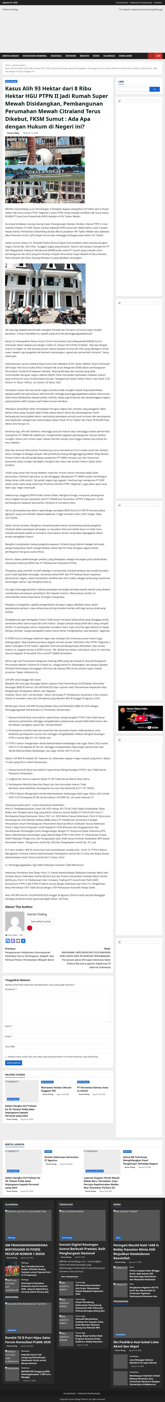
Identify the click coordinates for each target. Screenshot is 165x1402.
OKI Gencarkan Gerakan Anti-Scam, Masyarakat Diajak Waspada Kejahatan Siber (66, 1288)
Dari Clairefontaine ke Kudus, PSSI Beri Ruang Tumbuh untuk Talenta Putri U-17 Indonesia (12, 1269)
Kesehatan (12, 1330)
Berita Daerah (11, 55)
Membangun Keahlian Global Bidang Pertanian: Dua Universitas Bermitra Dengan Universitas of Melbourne (120, 1378)
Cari (121, 81)
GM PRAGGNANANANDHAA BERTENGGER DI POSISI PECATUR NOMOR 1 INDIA (26, 1249)
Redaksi (158, 2)
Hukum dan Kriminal (35, 55)
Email (8, 1036)
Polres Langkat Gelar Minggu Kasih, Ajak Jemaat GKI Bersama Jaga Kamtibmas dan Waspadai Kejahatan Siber (120, 1273)
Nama (9, 1026)
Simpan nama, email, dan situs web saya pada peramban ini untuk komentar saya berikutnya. (53, 1056)
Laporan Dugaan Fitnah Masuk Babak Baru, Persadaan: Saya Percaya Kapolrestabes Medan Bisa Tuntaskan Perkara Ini (101, 1182)
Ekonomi (71, 55)
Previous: (29, 954)
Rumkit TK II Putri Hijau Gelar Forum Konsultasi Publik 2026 (28, 1339)
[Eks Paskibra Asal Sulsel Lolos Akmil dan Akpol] (136, 1322)
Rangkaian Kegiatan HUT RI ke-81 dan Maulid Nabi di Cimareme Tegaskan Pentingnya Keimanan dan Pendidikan (120, 1290)
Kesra (96, 55)
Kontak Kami (122, 2)
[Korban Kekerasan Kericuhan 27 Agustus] (62, 1152)
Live (158, 55)
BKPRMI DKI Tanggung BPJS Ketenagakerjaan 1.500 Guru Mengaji (12, 1374)
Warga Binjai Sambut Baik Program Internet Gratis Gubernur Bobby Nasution (66, 1339)
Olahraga (109, 55)
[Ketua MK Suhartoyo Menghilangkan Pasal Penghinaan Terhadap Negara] (141, 1152)
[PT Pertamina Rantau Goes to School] (94, 1082)
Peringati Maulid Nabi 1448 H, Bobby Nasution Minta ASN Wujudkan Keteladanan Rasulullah (136, 1251)
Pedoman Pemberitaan (141, 2)
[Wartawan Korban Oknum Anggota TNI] (58, 1082)
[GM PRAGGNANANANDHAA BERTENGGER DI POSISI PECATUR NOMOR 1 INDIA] (28, 1225)
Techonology (67, 1238)
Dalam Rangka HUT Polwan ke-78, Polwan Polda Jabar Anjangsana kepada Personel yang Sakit (21, 1110)
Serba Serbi (125, 55)
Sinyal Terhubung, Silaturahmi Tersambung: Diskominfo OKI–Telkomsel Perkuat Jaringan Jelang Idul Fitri (66, 1305)
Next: (85, 958)
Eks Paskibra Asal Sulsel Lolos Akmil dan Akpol (136, 1344)
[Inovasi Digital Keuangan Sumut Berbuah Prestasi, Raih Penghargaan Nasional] (82, 1225)
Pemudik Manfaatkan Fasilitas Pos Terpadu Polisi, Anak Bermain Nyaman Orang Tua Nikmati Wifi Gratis (66, 1322)
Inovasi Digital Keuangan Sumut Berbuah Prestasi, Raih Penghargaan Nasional (82, 1248)
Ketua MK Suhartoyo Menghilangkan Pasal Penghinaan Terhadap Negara (140, 1160)
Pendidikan (120, 1334)
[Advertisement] (82, 31)
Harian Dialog (13, 133)
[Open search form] (145, 56)
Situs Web (10, 1046)
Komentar (11, 989)
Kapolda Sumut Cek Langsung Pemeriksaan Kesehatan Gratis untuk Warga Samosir (12, 1357)
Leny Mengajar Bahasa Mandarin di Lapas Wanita (120, 1361)
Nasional (56, 55)
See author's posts (41, 921)
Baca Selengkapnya (70, 1277)
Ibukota (84, 55)
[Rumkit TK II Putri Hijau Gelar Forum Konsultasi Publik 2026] (28, 1317)
